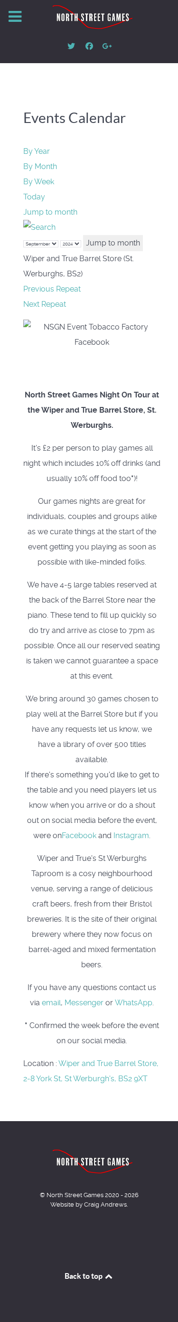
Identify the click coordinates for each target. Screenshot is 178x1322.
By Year (36, 151)
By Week (38, 181)
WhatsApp (133, 1002)
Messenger (84, 1002)
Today (34, 196)
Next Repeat (44, 304)
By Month (40, 166)
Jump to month (50, 212)
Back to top (84, 1276)
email (51, 1002)
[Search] (39, 227)
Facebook (79, 835)
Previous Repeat (52, 288)
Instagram (131, 835)
